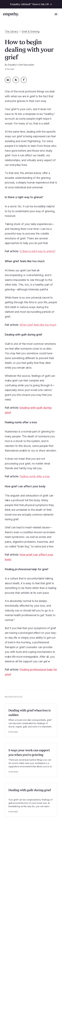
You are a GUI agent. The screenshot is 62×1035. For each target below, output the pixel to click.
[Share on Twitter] (16, 80)
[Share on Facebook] (24, 80)
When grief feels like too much (38, 324)
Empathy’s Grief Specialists (21, 64)
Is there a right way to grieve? (37, 251)
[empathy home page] (11, 14)
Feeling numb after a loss (35, 476)
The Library (11, 31)
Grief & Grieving (30, 31)
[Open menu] (56, 14)
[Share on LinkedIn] (8, 80)
